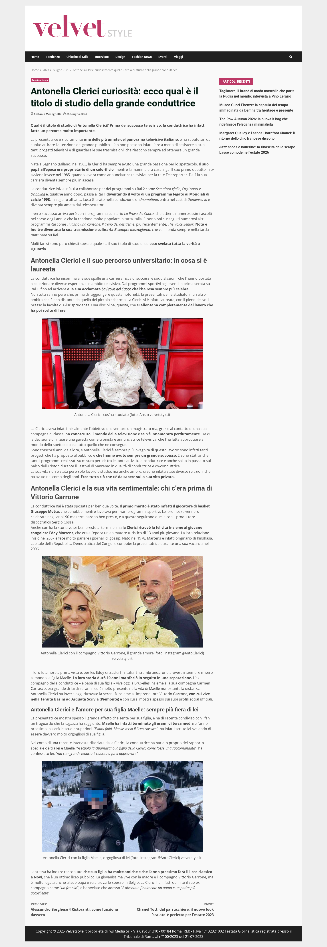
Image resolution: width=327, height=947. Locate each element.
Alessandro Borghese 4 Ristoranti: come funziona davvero (74, 909)
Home (35, 57)
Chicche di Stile (78, 57)
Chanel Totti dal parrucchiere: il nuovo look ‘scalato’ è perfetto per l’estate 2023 (175, 909)
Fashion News (142, 57)
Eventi (162, 57)
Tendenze (53, 57)
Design (120, 57)
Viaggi (178, 57)
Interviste (102, 57)
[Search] (290, 57)
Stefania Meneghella (47, 114)
